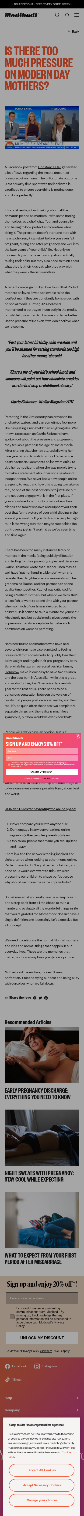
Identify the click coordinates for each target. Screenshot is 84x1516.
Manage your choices (42, 1500)
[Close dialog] (78, 736)
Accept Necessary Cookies (42, 1485)
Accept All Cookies (42, 1470)
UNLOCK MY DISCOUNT (42, 772)
